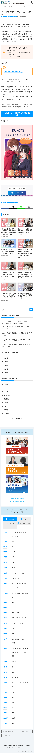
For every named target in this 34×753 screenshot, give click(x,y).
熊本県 (5, 702)
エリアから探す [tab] (10, 519)
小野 (21, 652)
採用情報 (28, 745)
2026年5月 (5, 369)
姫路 (13, 656)
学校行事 (14, 16)
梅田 (13, 639)
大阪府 (5, 639)
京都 (13, 634)
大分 (13, 707)
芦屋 (13, 648)
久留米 (22, 682)
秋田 (13, 546)
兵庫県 (5, 648)
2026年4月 (5, 372)
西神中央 (21, 648)
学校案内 (15, 745)
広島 (13, 672)
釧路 (13, 536)
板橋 (25, 583)
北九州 (17, 682)
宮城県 (5, 541)
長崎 (13, 697)
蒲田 (16, 587)
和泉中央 (14, 643)
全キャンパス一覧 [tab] (10, 527)
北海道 (5, 532)
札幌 (20, 532)
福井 (13, 602)
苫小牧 (24, 532)
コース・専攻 (7, 395)
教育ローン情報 (25, 731)
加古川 (17, 652)
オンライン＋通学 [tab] (11, 523)
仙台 (13, 541)
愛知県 (5, 623)
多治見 (17, 612)
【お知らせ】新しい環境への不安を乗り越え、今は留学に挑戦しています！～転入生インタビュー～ (17, 340)
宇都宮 (13, 562)
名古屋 (13, 623)
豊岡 (25, 652)
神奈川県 (5, 593)
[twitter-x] (15, 418)
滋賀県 (5, 628)
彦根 (13, 628)
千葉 (13, 578)
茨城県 (5, 567)
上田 (13, 607)
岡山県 (5, 667)
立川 (13, 587)
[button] (31, 2)
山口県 (5, 677)
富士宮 (21, 617)
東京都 (5, 583)
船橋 (19, 578)
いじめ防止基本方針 (8, 748)
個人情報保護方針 (18, 748)
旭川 (16, 532)
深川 (13, 532)
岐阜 (13, 612)
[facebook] (13, 418)
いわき (13, 552)
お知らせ (9, 16)
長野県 (5, 607)
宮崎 (13, 713)
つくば (13, 567)
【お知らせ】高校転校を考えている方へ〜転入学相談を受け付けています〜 (17, 345)
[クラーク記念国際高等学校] (12, 2)
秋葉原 (21, 583)
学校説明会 (6, 410)
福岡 (13, 682)
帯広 (16, 536)
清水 (25, 617)
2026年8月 (5, 358)
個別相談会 (6, 399)
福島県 (5, 552)
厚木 (26, 593)
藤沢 (13, 597)
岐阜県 (5, 612)
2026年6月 (5, 365)
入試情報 (5, 402)
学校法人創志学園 (8, 745)
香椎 (13, 686)
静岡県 (5, 617)
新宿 (13, 583)
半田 (21, 623)
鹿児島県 (5, 718)
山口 (13, 677)
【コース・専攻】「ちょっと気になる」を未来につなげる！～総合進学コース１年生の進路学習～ (16, 322)
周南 (16, 677)
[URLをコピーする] (29, 207)
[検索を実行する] (31, 309)
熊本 (13, 702)
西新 (26, 682)
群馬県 (5, 557)
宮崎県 (5, 713)
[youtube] (19, 418)
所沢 (19, 573)
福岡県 (5, 682)
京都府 (5, 634)
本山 (18, 623)
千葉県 (5, 578)
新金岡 (22, 639)
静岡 (13, 617)
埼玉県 (5, 573)
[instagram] (17, 418)
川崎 (23, 593)
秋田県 (5, 546)
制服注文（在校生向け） (8, 731)
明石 (13, 652)
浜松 (16, 617)
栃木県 (5, 562)
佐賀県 (5, 692)
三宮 (16, 648)
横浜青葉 (17, 593)
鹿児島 (13, 718)
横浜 (13, 593)
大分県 (5, 707)
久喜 (23, 573)
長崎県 (5, 697)
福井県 (5, 602)
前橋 (13, 557)
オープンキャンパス (8, 388)
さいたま (14, 573)
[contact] (21, 418)
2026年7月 (5, 361)
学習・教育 (6, 413)
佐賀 (13, 692)
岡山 (13, 667)
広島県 (5, 672)
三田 (26, 648)
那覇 (13, 723)
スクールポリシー (8, 735)
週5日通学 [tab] (25, 519)
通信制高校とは (21, 745)
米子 (16, 662)
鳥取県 (5, 662)
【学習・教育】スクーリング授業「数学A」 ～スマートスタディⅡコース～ (16, 327)
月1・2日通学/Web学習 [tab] (25, 523)
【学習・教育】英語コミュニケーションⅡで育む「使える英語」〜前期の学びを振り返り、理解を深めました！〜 (17, 333)
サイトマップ (27, 748)
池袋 (16, 583)
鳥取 (13, 662)
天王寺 (17, 639)
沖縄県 (5, 723)
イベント (5, 16)
